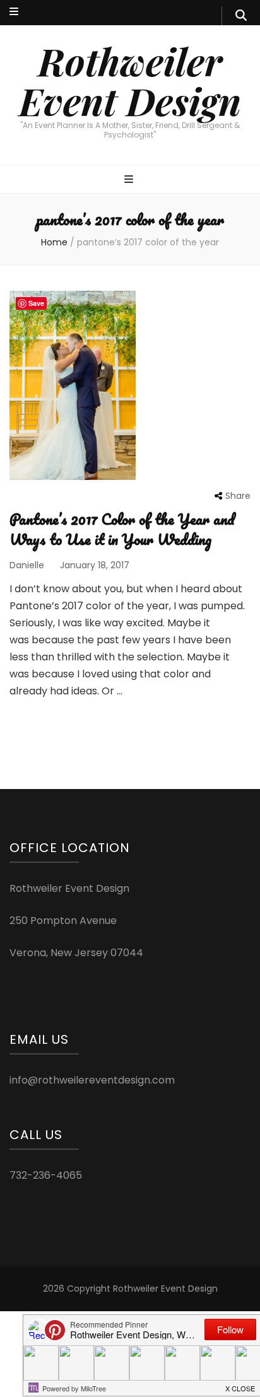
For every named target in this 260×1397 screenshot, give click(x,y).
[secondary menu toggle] (13, 12)
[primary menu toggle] (130, 180)
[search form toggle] (241, 15)
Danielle (26, 565)
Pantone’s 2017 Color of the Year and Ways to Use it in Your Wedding (122, 528)
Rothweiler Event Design (130, 80)
